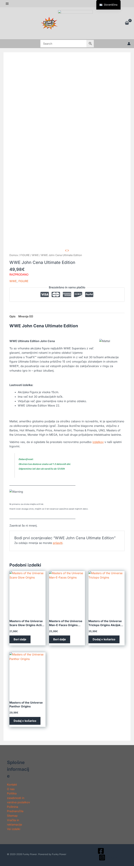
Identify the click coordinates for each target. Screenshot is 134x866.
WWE (35, 255)
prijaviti (57, 543)
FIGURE (25, 255)
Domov (13, 255)
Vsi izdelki (13, 829)
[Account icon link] (129, 43)
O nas (10, 789)
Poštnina (12, 806)
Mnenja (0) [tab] (25, 316)
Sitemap (12, 815)
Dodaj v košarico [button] (104, 639)
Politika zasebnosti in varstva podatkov (18, 798)
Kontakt (12, 784)
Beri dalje (20, 639)
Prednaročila (15, 811)
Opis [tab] (12, 316)
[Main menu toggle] (7, 3)
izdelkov (98, 442)
